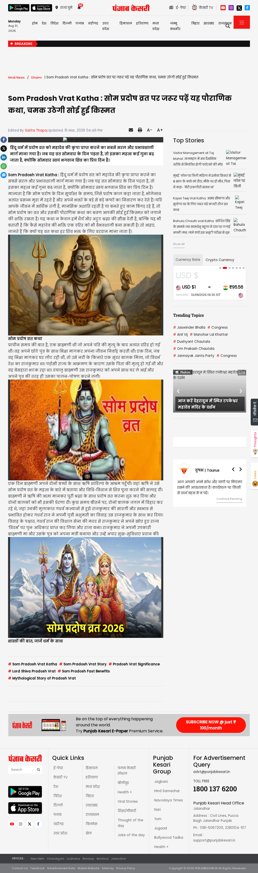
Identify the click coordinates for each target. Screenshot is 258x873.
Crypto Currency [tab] (220, 260)
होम (35, 23)
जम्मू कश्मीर (175, 26)
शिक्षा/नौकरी (127, 810)
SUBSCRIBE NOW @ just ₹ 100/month (211, 725)
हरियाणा (92, 777)
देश (55, 786)
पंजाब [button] (80, 23)
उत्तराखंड (92, 805)
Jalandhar (118, 859)
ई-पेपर (58, 768)
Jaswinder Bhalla (189, 327)
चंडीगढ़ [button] (93, 23)
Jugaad (160, 828)
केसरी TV (60, 777)
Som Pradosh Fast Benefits (84, 671)
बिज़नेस (91, 824)
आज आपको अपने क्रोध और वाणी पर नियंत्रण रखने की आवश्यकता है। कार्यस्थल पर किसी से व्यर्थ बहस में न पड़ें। (209, 487)
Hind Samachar (167, 791)
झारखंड (209, 23)
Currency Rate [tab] (188, 259)
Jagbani (161, 781)
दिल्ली (67, 23)
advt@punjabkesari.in (211, 771)
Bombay (88, 859)
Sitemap (108, 868)
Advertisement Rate (61, 868)
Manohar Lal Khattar (209, 334)
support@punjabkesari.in (214, 840)
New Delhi (37, 859)
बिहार (195, 23)
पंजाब (57, 814)
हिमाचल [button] (125, 23)
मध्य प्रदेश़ (155, 26)
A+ (160, 130)
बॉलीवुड (123, 783)
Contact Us (20, 868)
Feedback (37, 868)
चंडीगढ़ (58, 824)
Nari (157, 809)
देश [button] (44, 23)
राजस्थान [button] (225, 23)
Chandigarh (55, 859)
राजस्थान (92, 814)
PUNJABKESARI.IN (206, 868)
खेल (89, 833)
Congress (217, 327)
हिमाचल (92, 768)
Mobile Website (88, 868)
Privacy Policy (125, 868)
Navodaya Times (168, 800)
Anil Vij (180, 334)
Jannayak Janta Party (193, 355)
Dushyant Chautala (191, 341)
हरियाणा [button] (142, 23)
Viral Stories (128, 801)
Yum (158, 819)
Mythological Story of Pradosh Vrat (42, 678)
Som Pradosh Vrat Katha (32, 664)
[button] (178, 391)
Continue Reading (229, 499)
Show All (179, 244)
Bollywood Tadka (168, 837)
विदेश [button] (54, 23)
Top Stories (188, 140)
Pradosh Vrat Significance (134, 664)
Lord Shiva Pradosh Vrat (32, 671)
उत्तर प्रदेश (105, 26)
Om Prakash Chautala (193, 348)
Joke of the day (131, 835)
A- (149, 130)
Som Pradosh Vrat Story (83, 664)
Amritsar (102, 859)
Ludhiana (73, 859)
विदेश (57, 796)
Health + (125, 792)
